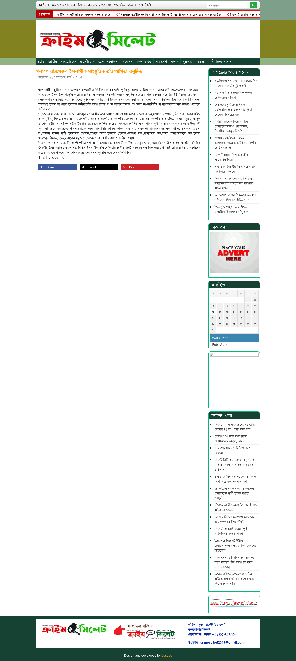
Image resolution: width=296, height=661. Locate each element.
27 (234, 324)
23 (255, 317)
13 (234, 311)
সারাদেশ (161, 61)
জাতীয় (52, 61)
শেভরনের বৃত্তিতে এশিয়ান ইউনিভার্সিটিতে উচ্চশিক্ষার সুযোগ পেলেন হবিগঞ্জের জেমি (234, 109)
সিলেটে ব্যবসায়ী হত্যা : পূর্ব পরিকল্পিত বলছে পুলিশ (231, 531)
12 (227, 311)
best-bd (166, 655)
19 (227, 317)
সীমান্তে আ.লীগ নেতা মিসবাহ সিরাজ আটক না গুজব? (236, 507)
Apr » (224, 344)
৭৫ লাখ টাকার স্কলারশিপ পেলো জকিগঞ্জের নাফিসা (233, 95)
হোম (41, 61)
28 (241, 324)
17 (213, 317)
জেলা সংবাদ (106, 61)
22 (248, 317)
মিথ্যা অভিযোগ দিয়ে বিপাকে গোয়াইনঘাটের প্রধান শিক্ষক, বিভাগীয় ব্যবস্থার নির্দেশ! (231, 126)
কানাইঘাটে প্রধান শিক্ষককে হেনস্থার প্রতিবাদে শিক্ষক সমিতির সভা (235, 197)
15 (248, 311)
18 (220, 317)
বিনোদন (127, 61)
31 (213, 330)
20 (234, 317)
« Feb (214, 344)
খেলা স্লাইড (144, 61)
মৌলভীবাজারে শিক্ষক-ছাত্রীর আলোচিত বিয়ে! (231, 157)
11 (220, 311)
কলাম (174, 61)
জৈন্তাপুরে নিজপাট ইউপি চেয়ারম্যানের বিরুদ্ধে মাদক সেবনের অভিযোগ (235, 545)
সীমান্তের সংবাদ (221, 61)
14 (241, 311)
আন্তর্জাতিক (68, 61)
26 (227, 324)
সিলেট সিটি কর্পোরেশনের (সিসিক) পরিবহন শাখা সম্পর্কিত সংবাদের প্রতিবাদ (235, 464)
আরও (200, 61)
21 (241, 317)
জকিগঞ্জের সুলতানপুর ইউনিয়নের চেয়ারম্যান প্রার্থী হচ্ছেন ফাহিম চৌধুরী (234, 493)
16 (255, 311)
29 (248, 324)
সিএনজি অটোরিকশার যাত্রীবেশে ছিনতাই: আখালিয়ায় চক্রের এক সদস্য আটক (160, 14)
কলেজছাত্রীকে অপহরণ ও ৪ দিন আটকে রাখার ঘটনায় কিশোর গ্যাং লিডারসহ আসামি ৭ (234, 579)
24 (213, 324)
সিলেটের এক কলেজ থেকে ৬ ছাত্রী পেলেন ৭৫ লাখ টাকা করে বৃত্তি (235, 426)
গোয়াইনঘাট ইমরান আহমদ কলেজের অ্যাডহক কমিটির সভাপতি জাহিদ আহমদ (235, 143)
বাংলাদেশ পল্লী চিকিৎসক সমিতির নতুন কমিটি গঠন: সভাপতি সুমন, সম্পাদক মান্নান (234, 562)
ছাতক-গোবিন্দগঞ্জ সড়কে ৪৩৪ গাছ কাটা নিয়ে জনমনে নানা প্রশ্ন (235, 479)
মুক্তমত (187, 61)
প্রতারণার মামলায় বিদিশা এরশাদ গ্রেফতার (234, 450)
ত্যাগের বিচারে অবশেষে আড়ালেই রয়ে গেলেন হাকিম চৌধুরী (235, 519)
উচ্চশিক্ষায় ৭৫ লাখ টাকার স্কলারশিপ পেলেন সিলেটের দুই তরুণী (236, 83)
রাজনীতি (85, 61)
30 (255, 324)
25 (220, 324)
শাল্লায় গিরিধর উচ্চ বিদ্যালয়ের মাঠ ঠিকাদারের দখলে (235, 169)
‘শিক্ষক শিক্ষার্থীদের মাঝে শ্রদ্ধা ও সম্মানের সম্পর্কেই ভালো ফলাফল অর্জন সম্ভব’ (234, 183)
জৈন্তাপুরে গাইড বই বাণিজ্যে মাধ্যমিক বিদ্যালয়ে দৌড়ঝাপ (231, 209)
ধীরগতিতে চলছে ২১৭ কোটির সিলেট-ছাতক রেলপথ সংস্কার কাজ (58, 14)
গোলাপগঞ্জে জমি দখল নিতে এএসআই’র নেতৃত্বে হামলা (231, 438)
